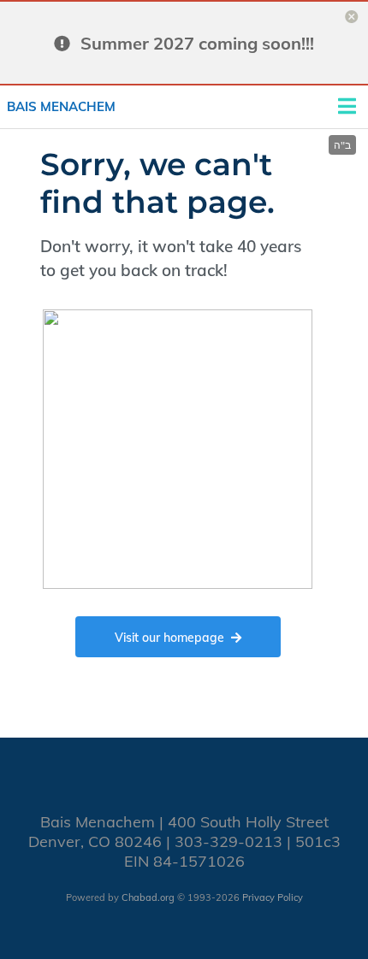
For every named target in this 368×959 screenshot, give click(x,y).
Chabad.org (148, 897)
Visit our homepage (169, 637)
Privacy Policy (272, 897)
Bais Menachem (61, 106)
